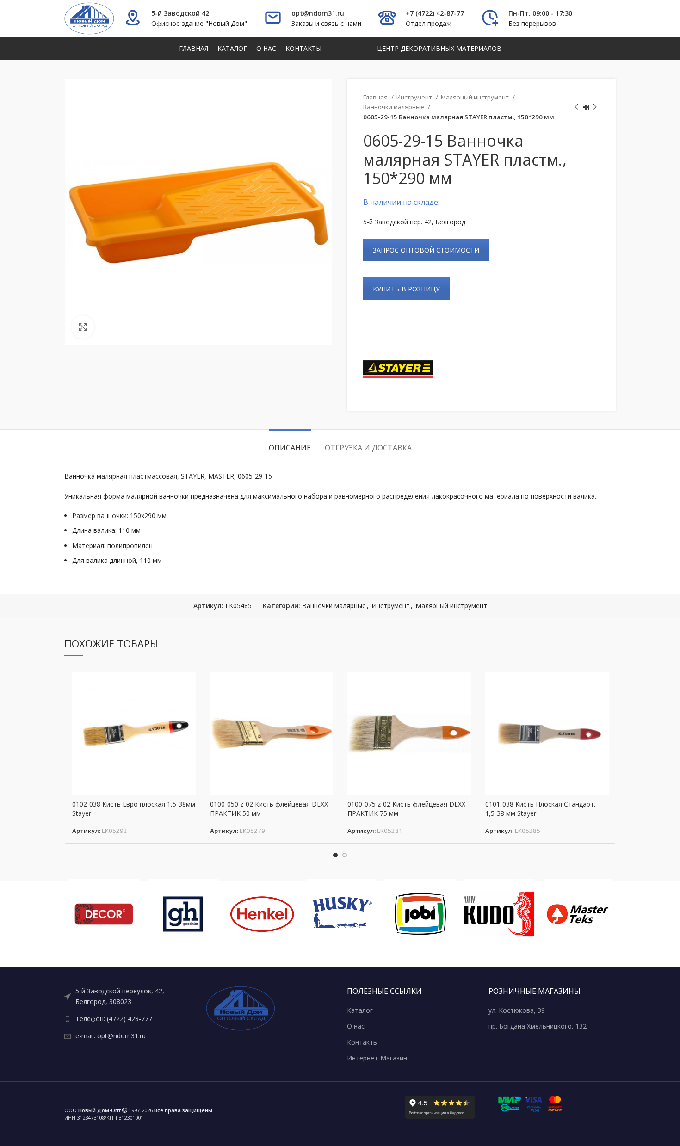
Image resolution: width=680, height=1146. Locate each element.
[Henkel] (262, 914)
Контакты (362, 1042)
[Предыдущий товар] (576, 107)
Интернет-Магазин (377, 1058)
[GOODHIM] (183, 914)
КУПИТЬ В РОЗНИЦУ (406, 288)
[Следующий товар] (595, 107)
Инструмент (414, 97)
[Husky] (341, 914)
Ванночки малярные (394, 107)
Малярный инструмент (475, 97)
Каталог (360, 1010)
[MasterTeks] (578, 914)
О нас (356, 1026)
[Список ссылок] (128, 996)
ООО (92, 1110)
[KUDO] (499, 914)
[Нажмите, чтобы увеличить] (82, 327)
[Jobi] (420, 914)
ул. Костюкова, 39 (516, 1010)
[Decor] (104, 914)
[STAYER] (398, 369)
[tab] (290, 443)
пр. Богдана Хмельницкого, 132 (537, 1026)
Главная (376, 97)
